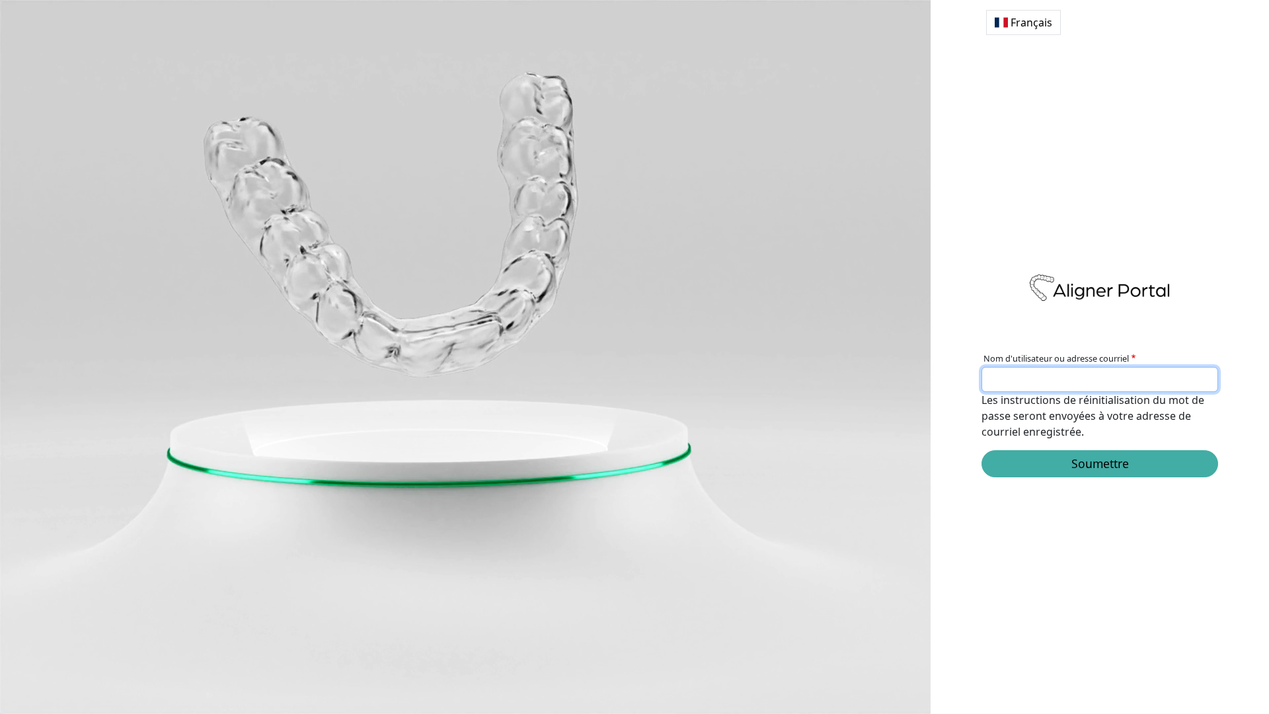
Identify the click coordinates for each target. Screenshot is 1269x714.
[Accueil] (1100, 288)
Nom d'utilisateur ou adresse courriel (1056, 358)
